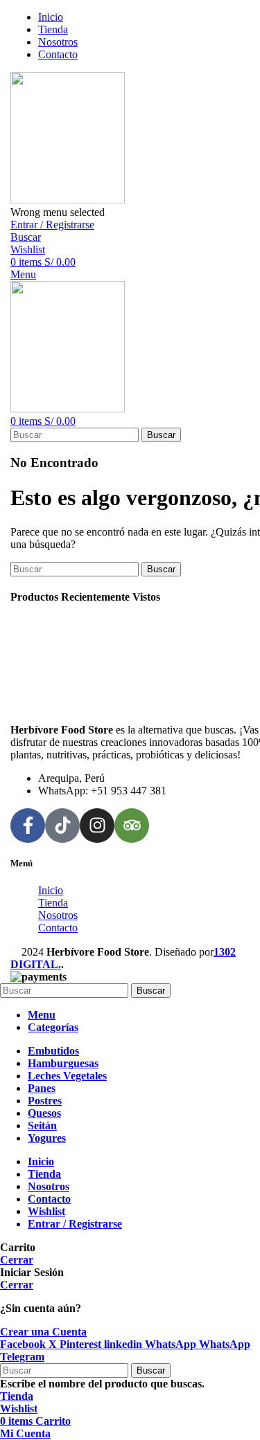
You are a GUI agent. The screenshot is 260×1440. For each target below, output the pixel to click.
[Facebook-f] (27, 825)
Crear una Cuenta (43, 1332)
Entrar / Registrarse (75, 1224)
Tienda (53, 903)
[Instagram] (97, 825)
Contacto (58, 927)
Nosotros (58, 915)
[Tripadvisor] (131, 825)
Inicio (50, 890)
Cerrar (16, 1260)
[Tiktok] (62, 825)
